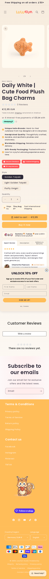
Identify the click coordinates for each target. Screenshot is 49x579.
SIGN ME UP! (24, 300)
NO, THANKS (24, 306)
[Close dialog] (46, 270)
